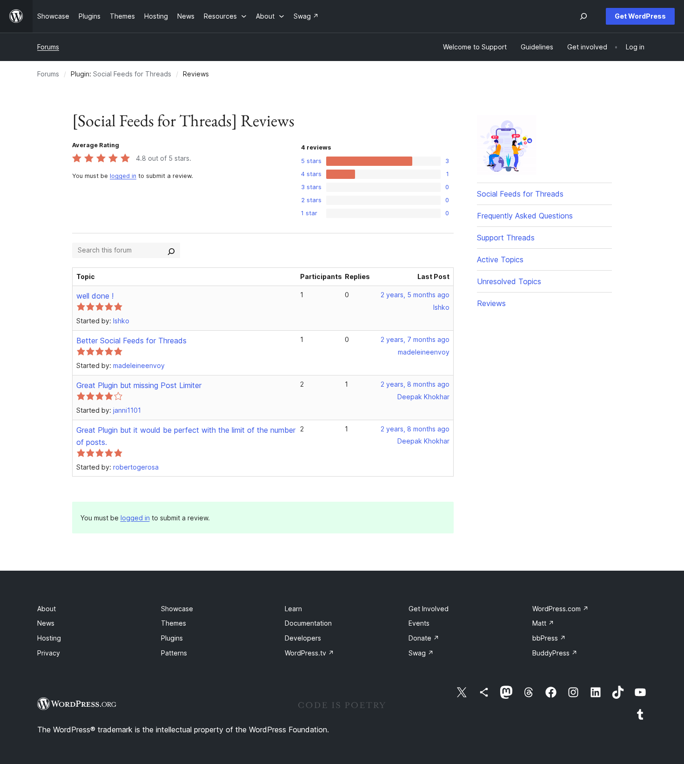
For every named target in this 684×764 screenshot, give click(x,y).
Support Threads (506, 237)
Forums (48, 47)
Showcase (177, 609)
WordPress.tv (309, 653)
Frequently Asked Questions (525, 215)
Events (419, 623)
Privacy (48, 653)
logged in (123, 175)
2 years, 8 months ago (415, 384)
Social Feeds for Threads (132, 74)
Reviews (491, 303)
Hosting (49, 638)
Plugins (172, 638)
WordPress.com (560, 609)
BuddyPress (554, 653)
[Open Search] (583, 16)
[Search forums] (171, 250)
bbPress (549, 638)
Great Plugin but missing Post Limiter (138, 385)
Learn (293, 609)
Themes (173, 623)
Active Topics (500, 259)
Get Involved (429, 609)
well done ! (95, 295)
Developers (303, 638)
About (46, 609)
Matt (543, 623)
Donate (424, 638)
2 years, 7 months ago (415, 339)
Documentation (308, 623)
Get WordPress (640, 16)
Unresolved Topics (509, 281)
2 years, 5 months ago (415, 295)
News (45, 623)
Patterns (174, 653)
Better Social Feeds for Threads (131, 340)
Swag (421, 653)
